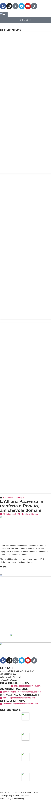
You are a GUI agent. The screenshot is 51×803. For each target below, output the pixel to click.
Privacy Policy (5, 798)
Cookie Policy (18, 798)
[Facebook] (3, 6)
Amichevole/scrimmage (13, 498)
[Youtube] (28, 6)
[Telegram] (22, 6)
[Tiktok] (34, 660)
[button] (1, 566)
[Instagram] (9, 6)
